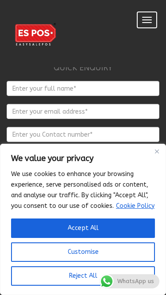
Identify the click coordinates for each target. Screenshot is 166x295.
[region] (83, 219)
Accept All (83, 228)
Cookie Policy (135, 206)
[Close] (156, 151)
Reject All (83, 276)
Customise (83, 252)
